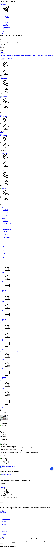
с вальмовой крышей (5, 209)
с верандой (4, 220)
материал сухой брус (5, 232)
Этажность (3, 211)
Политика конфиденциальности (6, 534)
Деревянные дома (5, 15)
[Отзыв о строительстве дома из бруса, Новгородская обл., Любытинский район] (10, 486)
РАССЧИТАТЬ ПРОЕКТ (3, 4)
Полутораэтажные (6, 58)
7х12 (3, 54)
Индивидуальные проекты (6, 27)
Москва (1, 43)
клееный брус (5, 235)
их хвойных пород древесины (7, 229)
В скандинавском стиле (3, 56)
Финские (23, 55)
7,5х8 (4, 247)
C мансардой (15, 56)
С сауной (39, 55)
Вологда (1, 49)
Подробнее (1, 77)
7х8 (13, 54)
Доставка (3, 32)
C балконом (12, 56)
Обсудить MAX (13, 466)
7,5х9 (4, 253)
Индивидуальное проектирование (6, 532)
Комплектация (3, 218)
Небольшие (9, 55)
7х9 (14, 54)
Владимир (1, 52)
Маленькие (43, 55)
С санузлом (25, 56)
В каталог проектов (10, 40)
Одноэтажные (2, 58)
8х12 (25, 54)
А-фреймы (4, 55)
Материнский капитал (6, 24)
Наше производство (5, 25)
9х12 (29, 54)
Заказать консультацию (3, 512)
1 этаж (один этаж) (5, 213)
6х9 (10, 54)
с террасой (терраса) (5, 219)
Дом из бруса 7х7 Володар (3, 79)
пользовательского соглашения (22, 467)
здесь (13, 506)
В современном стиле (48, 55)
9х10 (3, 257)
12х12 (2, 54)
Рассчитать (2, 543)
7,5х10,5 (4, 250)
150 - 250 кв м (5, 215)
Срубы (7, 56)
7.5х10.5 (19, 54)
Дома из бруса (6, 16)
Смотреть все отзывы (3, 487)
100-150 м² (4, 57)
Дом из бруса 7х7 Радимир (3, 116)
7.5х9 (17, 54)
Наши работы (3, 31)
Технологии (3, 230)
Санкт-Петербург (2, 45)
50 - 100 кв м (4, 216)
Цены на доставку (4, 535)
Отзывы (3, 30)
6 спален (36, 55)
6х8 (9, 54)
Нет (2, 3)
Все (0, 54)
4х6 (4, 54)
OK (15, 506)
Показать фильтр (2, 53)
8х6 (3, 248)
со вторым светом (5, 221)
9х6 (3, 254)
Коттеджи (14, 55)
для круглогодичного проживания (7, 225)
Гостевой (52, 55)
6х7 (6, 54)
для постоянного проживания (7, 223)
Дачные (12, 55)
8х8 (20, 54)
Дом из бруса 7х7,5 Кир (3, 61)
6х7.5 (8, 54)
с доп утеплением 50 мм (6, 231)
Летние (21, 55)
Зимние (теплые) (18, 55)
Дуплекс (1, 55)
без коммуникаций (5, 238)
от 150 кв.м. (7, 57)
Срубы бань (6, 22)
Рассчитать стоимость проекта (4, 40)
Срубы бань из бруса (4, 526)
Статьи (3, 537)
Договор (4, 28)
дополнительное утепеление (6, 228)
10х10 (31, 54)
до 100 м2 (1, 57)
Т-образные (6, 55)
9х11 (28, 54)
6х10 (11, 54)
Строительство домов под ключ (6, 519)
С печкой (41, 55)
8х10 (23, 54)
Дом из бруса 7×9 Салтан (3, 153)
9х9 (26, 54)
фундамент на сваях (5, 234)
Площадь (3, 214)
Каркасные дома (7, 17)
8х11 (24, 54)
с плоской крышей (5, 210)
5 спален (4, 226)
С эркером (9, 56)
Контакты (3, 33)
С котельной (21, 56)
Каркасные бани (7, 19)
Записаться (2, 502)
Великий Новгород (2, 46)
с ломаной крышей (5, 208)
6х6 (5, 54)
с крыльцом (4, 222)
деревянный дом (5, 239)
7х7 (12, 54)
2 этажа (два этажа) (5, 212)
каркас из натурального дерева (7, 236)
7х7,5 (4, 241)
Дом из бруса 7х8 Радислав (3, 135)
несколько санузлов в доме (6, 224)
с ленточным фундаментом (6, 233)
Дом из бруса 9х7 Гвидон (3, 171)
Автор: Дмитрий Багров (8, 29)
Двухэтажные (10, 58)
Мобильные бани (7, 20)
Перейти (2, 59)
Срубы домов (6, 21)
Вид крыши (3, 207)
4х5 (3, 256)
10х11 (32, 54)
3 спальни (34, 55)
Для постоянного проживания (28, 55)
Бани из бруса (6, 18)
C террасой (18, 56)
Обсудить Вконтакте (2, 466)
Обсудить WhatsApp (8, 466)
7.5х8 (16, 54)
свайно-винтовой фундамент (7, 237)
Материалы (4, 26)
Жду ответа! (2, 465)
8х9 (21, 54)
